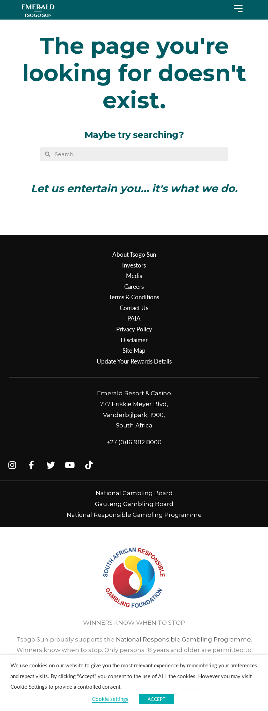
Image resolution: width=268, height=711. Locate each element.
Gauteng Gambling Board (134, 503)
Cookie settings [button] (110, 698)
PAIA (134, 318)
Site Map (134, 350)
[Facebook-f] (31, 465)
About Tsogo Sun (134, 254)
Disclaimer (134, 340)
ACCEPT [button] (156, 699)
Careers (134, 286)
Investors (134, 265)
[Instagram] (12, 465)
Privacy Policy (134, 329)
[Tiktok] (89, 465)
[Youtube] (70, 465)
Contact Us (134, 307)
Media (134, 275)
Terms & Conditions (134, 297)
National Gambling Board (134, 493)
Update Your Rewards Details (134, 361)
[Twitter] (50, 465)
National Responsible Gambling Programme (134, 514)
